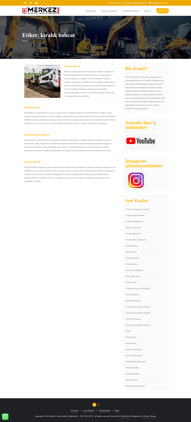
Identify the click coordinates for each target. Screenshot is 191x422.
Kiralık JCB (131, 282)
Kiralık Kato (132, 252)
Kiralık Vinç (132, 343)
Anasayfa (74, 411)
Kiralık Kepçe (132, 246)
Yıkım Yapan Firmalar (135, 215)
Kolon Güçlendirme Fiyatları (138, 325)
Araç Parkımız (89, 411)
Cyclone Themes (149, 416)
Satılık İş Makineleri (135, 221)
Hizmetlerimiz (105, 411)
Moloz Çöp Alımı (134, 227)
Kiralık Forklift (133, 258)
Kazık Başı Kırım (134, 276)
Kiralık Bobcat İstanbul (37, 134)
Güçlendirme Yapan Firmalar (138, 307)
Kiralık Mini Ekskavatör (136, 240)
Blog (117, 411)
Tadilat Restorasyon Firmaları (138, 288)
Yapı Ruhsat (131, 337)
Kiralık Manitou (133, 295)
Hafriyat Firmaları (134, 301)
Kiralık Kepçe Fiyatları (136, 386)
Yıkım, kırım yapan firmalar (138, 209)
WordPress (124, 416)
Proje (129, 331)
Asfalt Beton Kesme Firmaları (139, 313)
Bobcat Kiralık (32, 162)
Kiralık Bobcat (72, 66)
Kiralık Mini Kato (134, 234)
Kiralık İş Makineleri (135, 270)
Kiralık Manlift (133, 368)
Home (24, 41)
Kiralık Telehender (134, 349)
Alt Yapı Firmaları (134, 319)
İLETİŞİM (163, 11)
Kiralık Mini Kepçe (134, 355)
